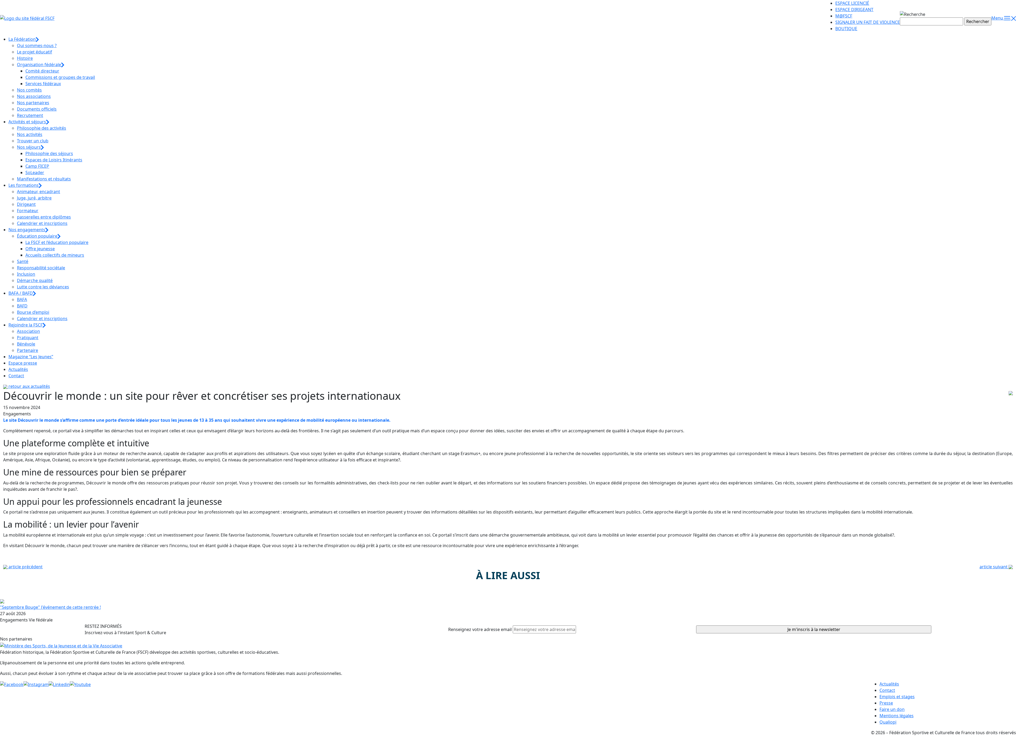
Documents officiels (37, 109)
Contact (16, 376)
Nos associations (34, 96)
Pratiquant (27, 338)
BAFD (22, 306)
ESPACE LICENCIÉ (852, 3)
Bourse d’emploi (33, 312)
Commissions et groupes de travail (60, 77)
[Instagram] (36, 684)
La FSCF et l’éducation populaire (56, 242)
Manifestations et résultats (44, 179)
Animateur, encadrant (38, 191)
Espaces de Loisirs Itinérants (53, 160)
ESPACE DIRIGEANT (854, 9)
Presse (886, 703)
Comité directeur (42, 71)
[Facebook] (12, 684)
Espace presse (22, 363)
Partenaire (27, 350)
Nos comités (29, 90)
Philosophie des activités (41, 128)
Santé (22, 261)
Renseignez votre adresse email (480, 629)
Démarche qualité (35, 280)
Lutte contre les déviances (43, 287)
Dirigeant (26, 204)
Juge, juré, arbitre (34, 198)
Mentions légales (896, 716)
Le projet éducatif (34, 52)
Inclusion (26, 274)
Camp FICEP (37, 166)
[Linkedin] (59, 684)
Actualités (18, 369)
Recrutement (30, 115)
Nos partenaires (33, 103)
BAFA (22, 299)
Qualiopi (887, 722)
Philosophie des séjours (49, 153)
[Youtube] (80, 684)
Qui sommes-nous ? (37, 45)
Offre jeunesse (40, 249)
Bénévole (26, 344)
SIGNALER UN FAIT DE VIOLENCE (867, 22)
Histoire (25, 58)
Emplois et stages (897, 697)
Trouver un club (32, 141)
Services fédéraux (43, 84)
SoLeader (34, 172)
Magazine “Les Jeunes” (30, 357)
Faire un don (892, 709)
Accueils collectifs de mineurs (54, 255)
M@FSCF (843, 16)
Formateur (27, 211)
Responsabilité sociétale (41, 268)
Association (28, 331)
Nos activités (29, 134)
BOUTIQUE (846, 28)
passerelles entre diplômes (44, 217)
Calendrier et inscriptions (42, 223)
